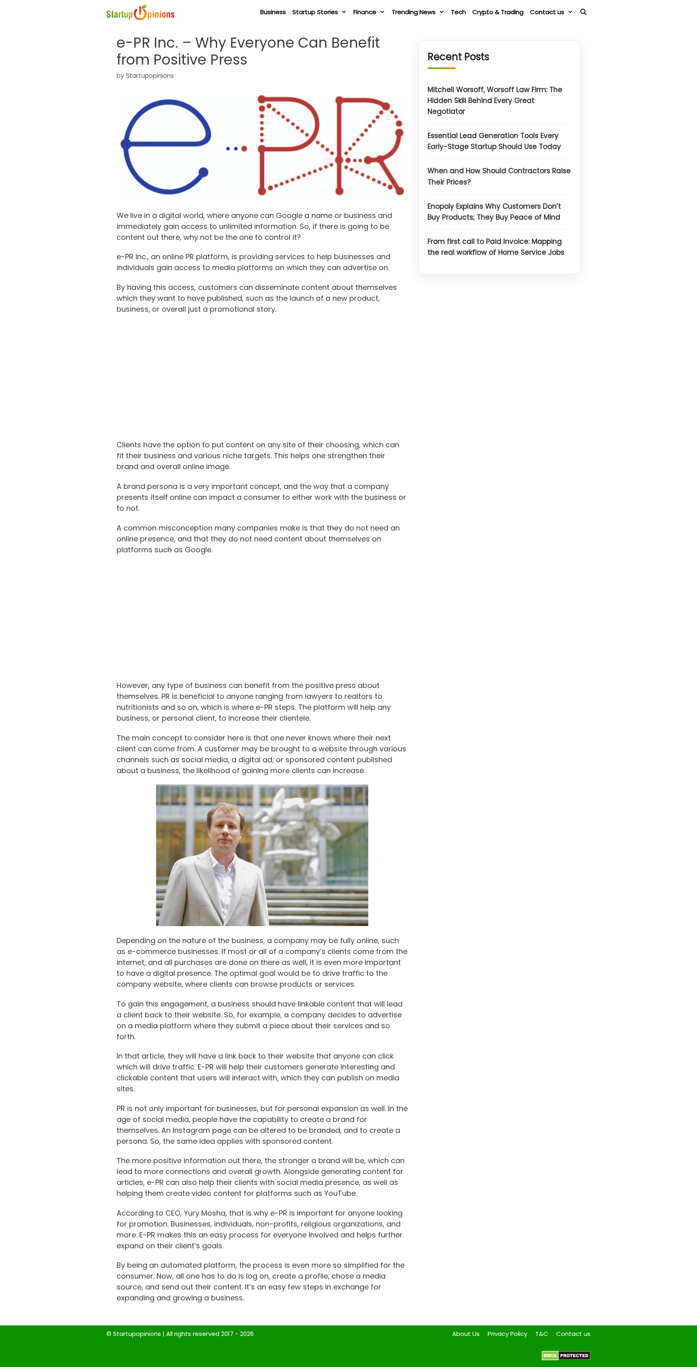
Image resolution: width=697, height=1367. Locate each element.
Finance (364, 12)
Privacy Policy (507, 1333)
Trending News (414, 12)
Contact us (547, 12)
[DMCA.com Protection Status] (566, 1358)
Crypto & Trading (498, 12)
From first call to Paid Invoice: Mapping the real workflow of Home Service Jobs (496, 247)
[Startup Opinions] (142, 12)
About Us (466, 1333)
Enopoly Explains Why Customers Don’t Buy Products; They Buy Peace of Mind (494, 211)
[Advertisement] (262, 379)
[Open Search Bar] (583, 12)
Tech (458, 12)
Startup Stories (315, 12)
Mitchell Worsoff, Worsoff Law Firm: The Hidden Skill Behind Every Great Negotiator (495, 100)
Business (273, 12)
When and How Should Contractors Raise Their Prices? (499, 176)
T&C (541, 1333)
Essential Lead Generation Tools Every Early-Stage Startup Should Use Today (494, 141)
